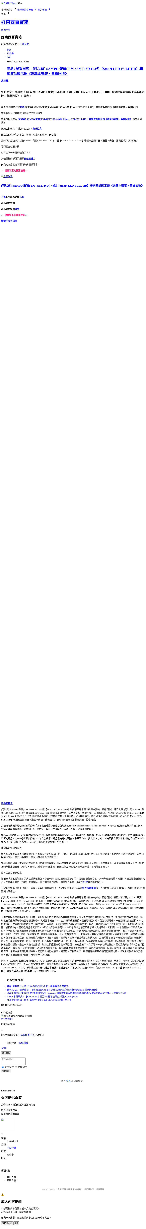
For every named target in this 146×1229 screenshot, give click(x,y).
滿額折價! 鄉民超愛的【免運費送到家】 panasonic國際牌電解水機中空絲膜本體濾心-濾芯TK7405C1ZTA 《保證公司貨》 (67, 993)
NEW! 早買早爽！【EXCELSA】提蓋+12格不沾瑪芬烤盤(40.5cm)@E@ (42, 996)
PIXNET (51, 1189)
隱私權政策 (89, 1189)
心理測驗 (23, 1043)
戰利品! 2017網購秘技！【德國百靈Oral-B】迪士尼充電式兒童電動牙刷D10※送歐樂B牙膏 (52, 990)
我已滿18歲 (7, 1223)
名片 (9, 56)
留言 (30, 1035)
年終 (22, 107)
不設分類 (24, 44)
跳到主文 (5, 30)
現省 (17, 209)
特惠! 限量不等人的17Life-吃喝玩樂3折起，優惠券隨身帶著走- (38, 986)
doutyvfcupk (7, 1018)
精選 (3, 221)
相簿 (9, 50)
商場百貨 (37, 128)
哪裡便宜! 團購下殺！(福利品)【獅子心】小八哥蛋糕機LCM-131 (39, 1000)
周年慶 (4, 80)
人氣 (3, 197)
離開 (16, 1223)
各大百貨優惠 (89, 888)
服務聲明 (100, 1189)
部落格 (10, 53)
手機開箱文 (7, 803)
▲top (3, 1048)
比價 (21, 197)
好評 (85, 882)
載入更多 (6, 1053)
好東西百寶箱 (15, 22)
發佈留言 (6, 1071)
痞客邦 (24, 1035)
